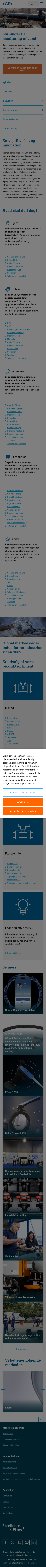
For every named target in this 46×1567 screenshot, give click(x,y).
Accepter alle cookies (23, 811)
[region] (23, 783)
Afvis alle (23, 801)
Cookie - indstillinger (23, 792)
